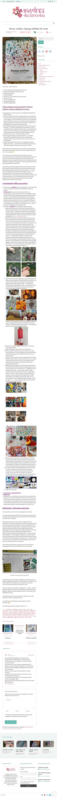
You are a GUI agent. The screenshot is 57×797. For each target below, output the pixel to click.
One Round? (46, 749)
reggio (30, 616)
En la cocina (42, 67)
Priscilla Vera (10, 616)
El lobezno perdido (31, 638)
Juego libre (5, 612)
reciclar (15, 616)
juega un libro (33, 610)
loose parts (5, 613)
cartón (28, 609)
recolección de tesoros (23, 616)
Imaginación (26, 610)
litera (27, 612)
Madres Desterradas (12, 31)
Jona (9, 654)
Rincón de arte (42, 84)
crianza (10, 610)
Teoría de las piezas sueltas (19, 216)
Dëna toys (8, 638)
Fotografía (15, 610)
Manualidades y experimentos (46, 76)
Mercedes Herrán (27, 613)
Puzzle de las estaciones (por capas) (19, 632)
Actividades (8, 609)
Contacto (18, 1)
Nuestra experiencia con (45, 81)
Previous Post (9, 643)
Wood (23, 617)
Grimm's (21, 610)
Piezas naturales (26, 614)
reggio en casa (17, 617)
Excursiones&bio (43, 68)
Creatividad (5, 610)
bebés (24, 609)
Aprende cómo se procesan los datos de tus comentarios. (18, 727)
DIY (40, 63)
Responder (31, 655)
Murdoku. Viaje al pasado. (44, 779)
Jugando (22, 32)
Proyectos (41, 83)
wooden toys (28, 617)
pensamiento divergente (16, 614)
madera (10, 613)
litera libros (32, 612)
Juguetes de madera (13, 612)
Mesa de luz (42, 78)
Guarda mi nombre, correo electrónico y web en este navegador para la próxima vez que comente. (18, 715)
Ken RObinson (22, 612)
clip (31, 609)
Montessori (42, 80)
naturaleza (7, 614)
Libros (28, 32)
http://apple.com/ (9, 684)
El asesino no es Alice (8, 749)
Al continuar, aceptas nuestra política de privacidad (27, 782)
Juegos (41, 70)
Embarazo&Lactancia (44, 65)
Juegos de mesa (43, 71)
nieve (12, 380)
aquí (25, 368)
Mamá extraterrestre (18, 613)
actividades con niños (17, 609)
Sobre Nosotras (10, 1)
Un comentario (40, 32)
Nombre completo (24, 771)
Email (21, 776)
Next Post (31, 643)
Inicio (4, 1)
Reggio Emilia (10, 617)
